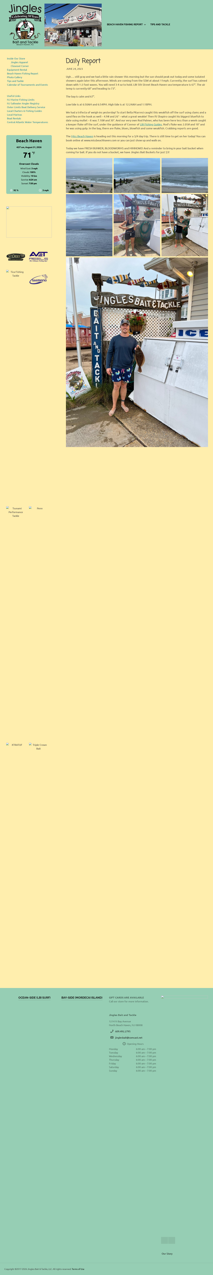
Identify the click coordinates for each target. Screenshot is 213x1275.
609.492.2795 (123, 1031)
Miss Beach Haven (82, 136)
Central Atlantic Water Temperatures (27, 122)
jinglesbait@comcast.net (128, 1037)
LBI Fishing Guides (151, 124)
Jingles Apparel (19, 62)
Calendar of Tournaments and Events (27, 84)
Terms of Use (78, 1269)
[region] (29, 222)
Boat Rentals (14, 118)
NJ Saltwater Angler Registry (23, 103)
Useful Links (13, 95)
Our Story (167, 1253)
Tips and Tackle (160, 24)
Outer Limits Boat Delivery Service (26, 107)
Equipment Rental (17, 69)
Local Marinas (14, 114)
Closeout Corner (20, 65)
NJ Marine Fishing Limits (20, 99)
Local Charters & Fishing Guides (24, 110)
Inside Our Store (16, 58)
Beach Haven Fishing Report (125, 24)
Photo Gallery (14, 77)
